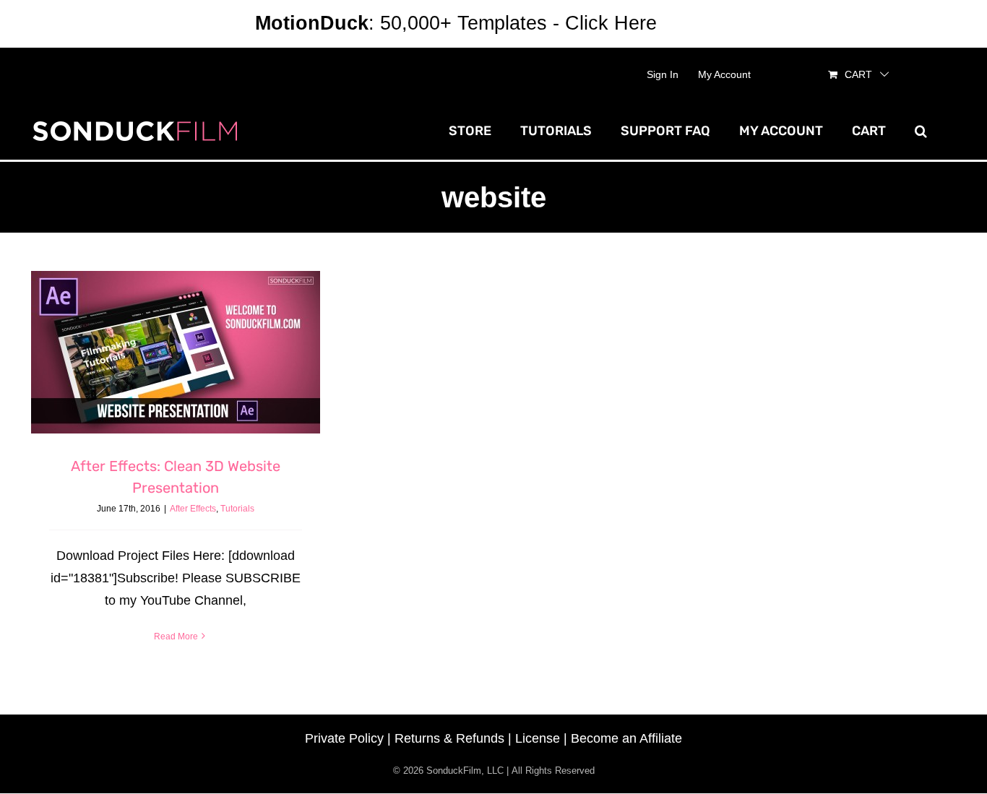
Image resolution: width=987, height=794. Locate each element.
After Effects (193, 509)
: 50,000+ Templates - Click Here (456, 23)
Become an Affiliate (626, 738)
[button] (921, 130)
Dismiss (697, 23)
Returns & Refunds (449, 738)
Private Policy (344, 738)
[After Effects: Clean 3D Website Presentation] (175, 352)
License (537, 738)
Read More (176, 636)
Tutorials (237, 509)
